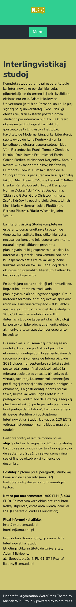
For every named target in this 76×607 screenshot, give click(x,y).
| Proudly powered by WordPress (47, 601)
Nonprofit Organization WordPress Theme (35, 596)
